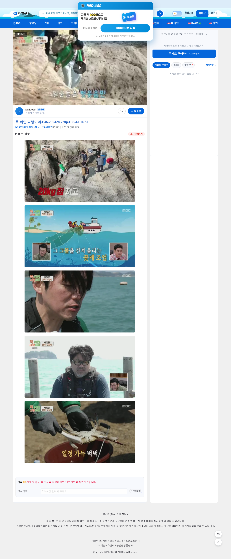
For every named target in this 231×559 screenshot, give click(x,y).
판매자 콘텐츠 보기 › (35, 113)
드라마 (74, 23)
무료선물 (189, 13)
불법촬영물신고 (124, 545)
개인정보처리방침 (112, 540)
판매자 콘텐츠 (161, 65)
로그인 (214, 13)
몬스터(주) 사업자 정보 (115, 514)
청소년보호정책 (131, 540)
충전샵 (202, 13)
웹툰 (155, 23)
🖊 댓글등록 (135, 491)
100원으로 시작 (125, 28)
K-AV (194, 23)
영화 (60, 23)
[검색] (160, 13)
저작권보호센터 (106, 545)
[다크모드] (177, 13)
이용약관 (96, 540)
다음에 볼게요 (90, 28)
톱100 (17, 23)
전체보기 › (211, 65)
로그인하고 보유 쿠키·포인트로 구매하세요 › (184, 34)
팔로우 (187, 65)
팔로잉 (32, 23)
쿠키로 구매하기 (184, 53)
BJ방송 (173, 23)
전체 (47, 23)
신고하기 (138, 134)
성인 (214, 23)
